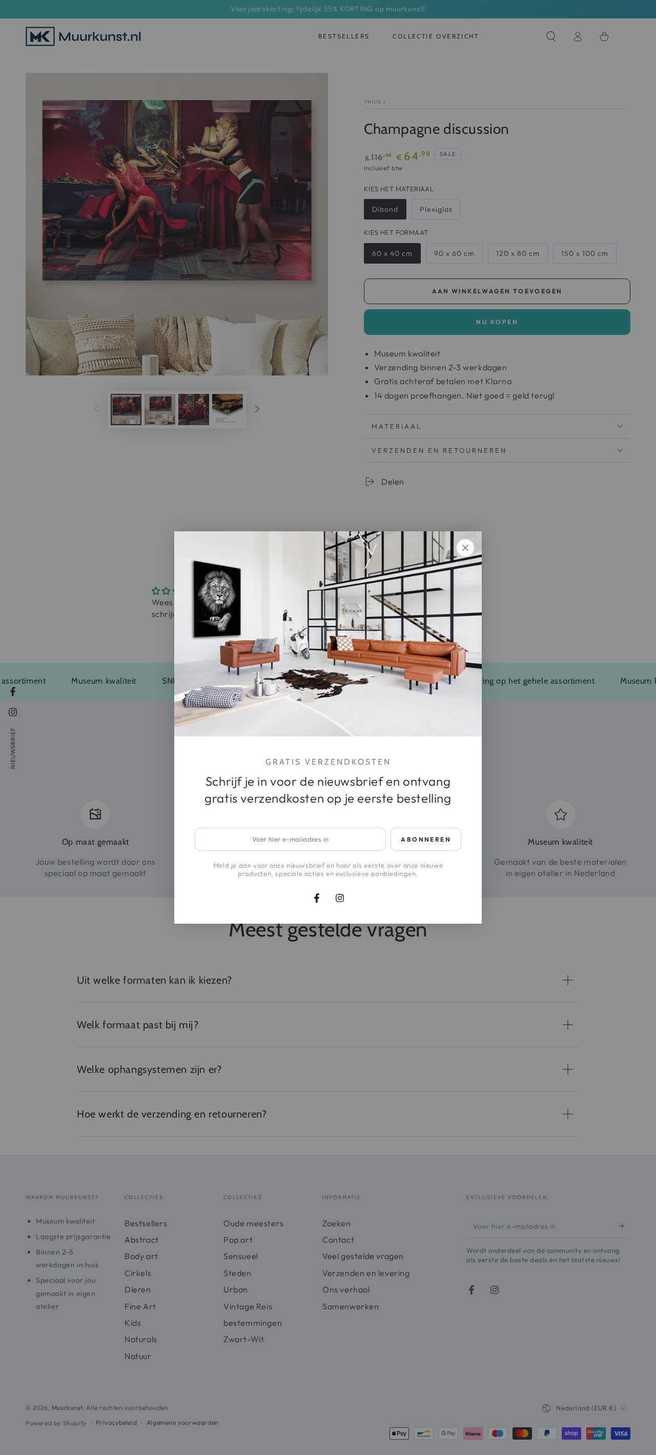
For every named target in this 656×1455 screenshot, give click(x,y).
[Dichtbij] (465, 547)
